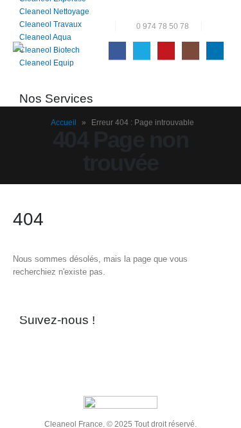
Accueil (63, 122)
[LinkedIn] (215, 50)
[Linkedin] (137, 352)
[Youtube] (166, 50)
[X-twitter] (69, 352)
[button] (218, 26)
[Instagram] (190, 50)
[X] (141, 50)
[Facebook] (117, 50)
